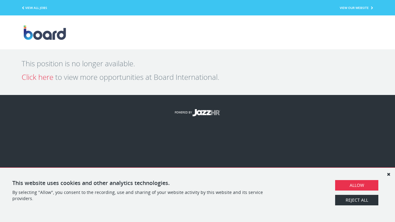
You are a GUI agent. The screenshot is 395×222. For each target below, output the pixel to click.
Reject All (357, 200)
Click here (37, 77)
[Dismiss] (388, 174)
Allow (357, 185)
